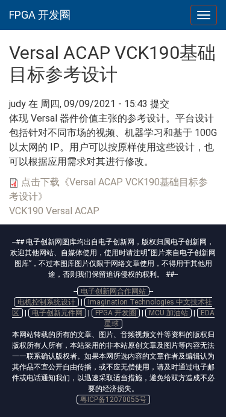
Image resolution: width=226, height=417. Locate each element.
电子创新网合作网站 (113, 291)
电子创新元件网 (57, 313)
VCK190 (26, 211)
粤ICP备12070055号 (113, 399)
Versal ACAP (72, 211)
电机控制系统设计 (46, 302)
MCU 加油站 (168, 313)
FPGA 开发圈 (40, 14)
